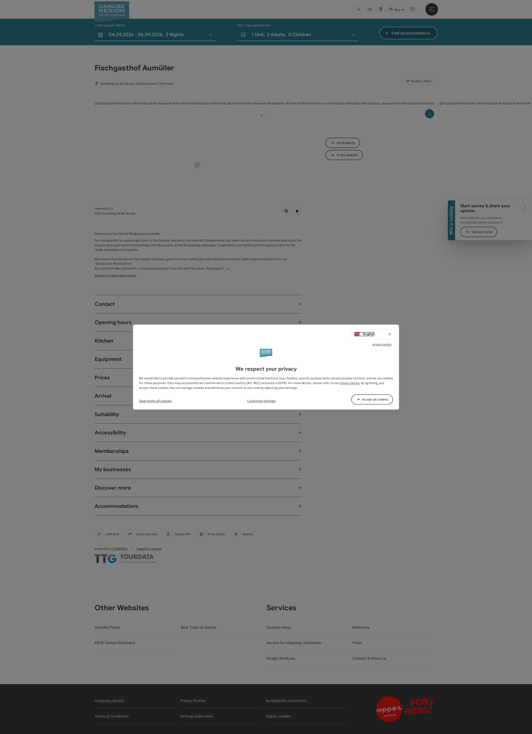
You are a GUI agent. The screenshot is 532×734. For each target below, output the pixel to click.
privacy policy (382, 344)
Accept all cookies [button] (375, 399)
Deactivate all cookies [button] (155, 401)
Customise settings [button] (261, 401)
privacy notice (350, 383)
